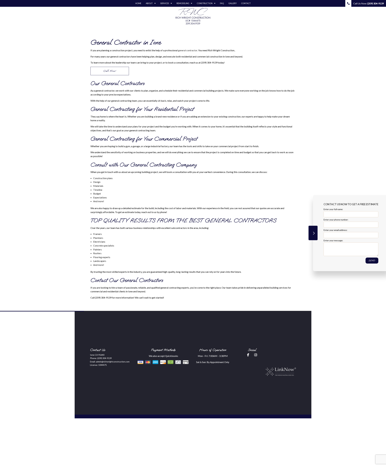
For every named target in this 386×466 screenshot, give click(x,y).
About (149, 3)
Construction (204, 3)
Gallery (232, 3)
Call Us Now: (368, 3)
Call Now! (109, 71)
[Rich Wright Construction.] (193, 15)
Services (164, 3)
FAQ (222, 3)
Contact (246, 3)
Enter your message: (322, 240)
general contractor (187, 50)
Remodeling (183, 3)
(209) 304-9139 (104, 358)
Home (138, 3)
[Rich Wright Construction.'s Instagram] (255, 355)
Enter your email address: (325, 230)
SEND (361, 260)
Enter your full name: (322, 209)
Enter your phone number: (325, 219)
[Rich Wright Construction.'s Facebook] (248, 355)
